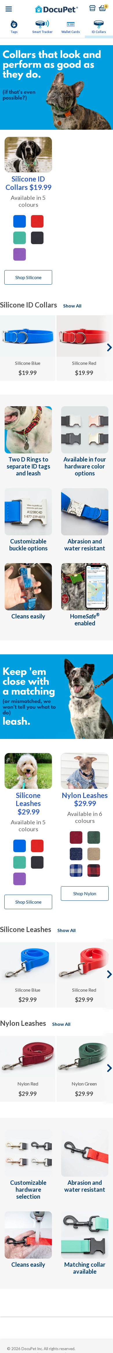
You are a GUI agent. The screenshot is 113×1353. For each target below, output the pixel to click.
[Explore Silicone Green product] (19, 237)
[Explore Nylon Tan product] (93, 853)
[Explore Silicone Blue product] (19, 220)
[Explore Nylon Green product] (93, 837)
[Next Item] (109, 347)
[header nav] (9, 9)
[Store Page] (92, 8)
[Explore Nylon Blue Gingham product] (76, 870)
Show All (72, 305)
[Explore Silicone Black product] (37, 237)
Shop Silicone (28, 277)
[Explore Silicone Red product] (37, 220)
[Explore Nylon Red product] (76, 837)
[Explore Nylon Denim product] (76, 853)
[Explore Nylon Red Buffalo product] (93, 870)
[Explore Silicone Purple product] (19, 253)
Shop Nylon (84, 893)
